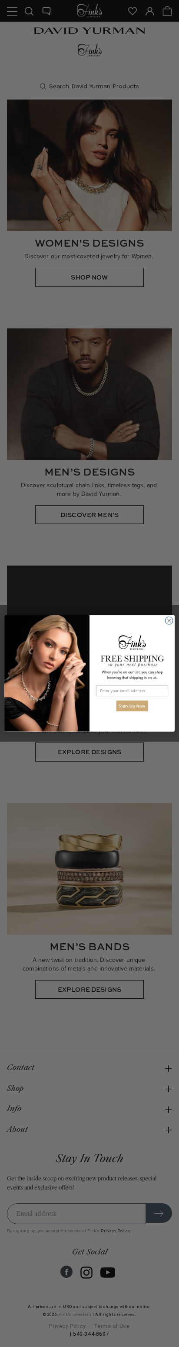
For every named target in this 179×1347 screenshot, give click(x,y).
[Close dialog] (169, 621)
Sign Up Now (132, 706)
